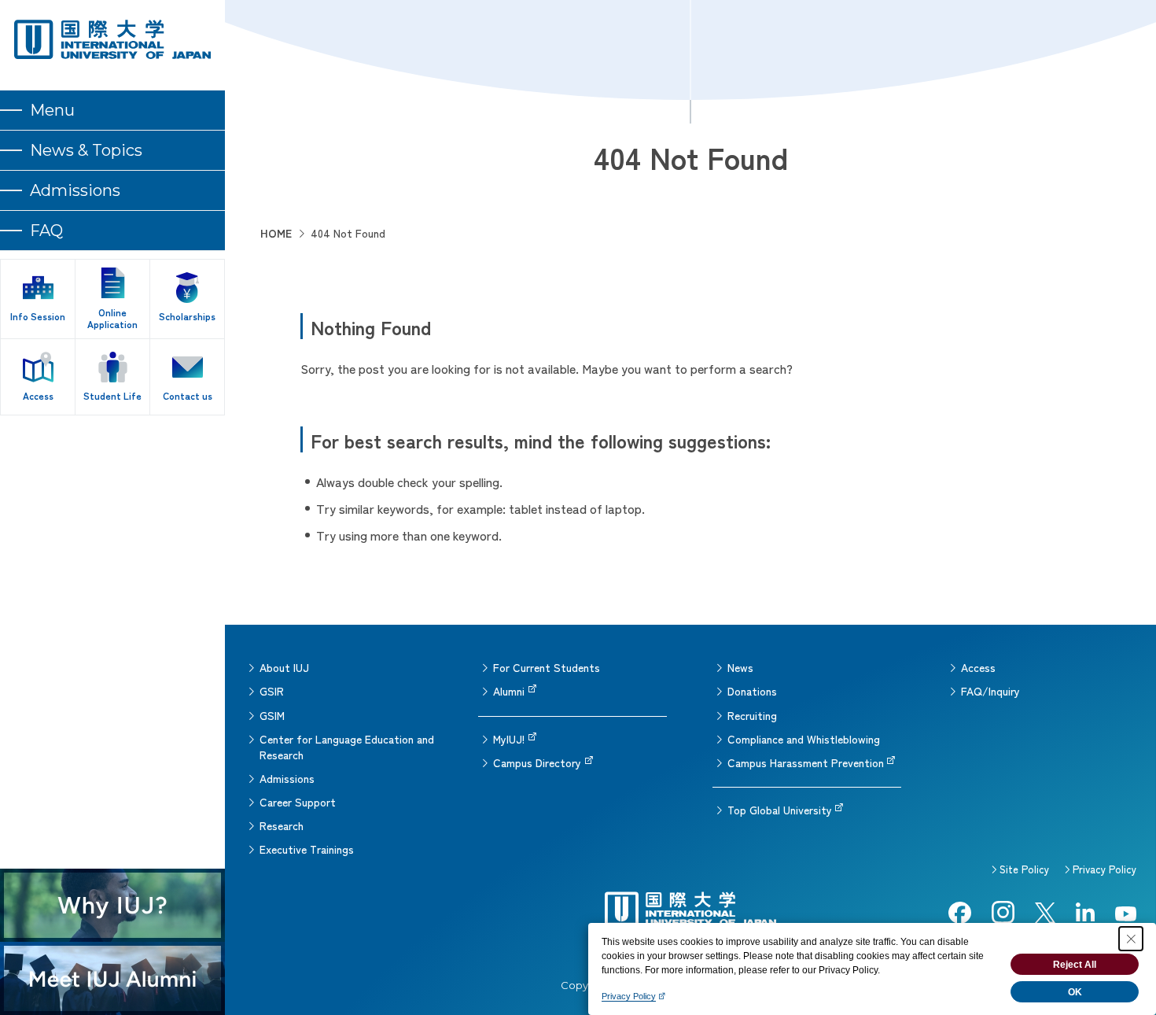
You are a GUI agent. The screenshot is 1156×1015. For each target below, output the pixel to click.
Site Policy (1024, 869)
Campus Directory (537, 762)
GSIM (272, 715)
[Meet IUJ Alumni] (112, 978)
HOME (276, 233)
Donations (752, 691)
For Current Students (546, 667)
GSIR (272, 691)
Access (978, 667)
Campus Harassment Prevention (805, 762)
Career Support (298, 802)
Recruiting (752, 715)
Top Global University (779, 810)
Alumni (509, 691)
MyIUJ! (509, 739)
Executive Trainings (307, 849)
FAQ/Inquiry (990, 691)
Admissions (287, 778)
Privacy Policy (1104, 869)
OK (1075, 992)
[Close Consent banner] (1131, 938)
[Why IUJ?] (112, 905)
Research (282, 825)
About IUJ (284, 667)
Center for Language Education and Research (347, 746)
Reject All (1074, 964)
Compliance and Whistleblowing (803, 739)
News (740, 667)
